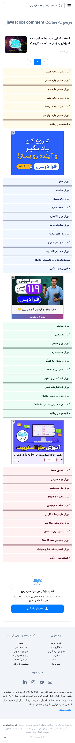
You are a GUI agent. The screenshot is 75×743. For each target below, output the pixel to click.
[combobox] (31, 5)
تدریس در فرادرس (56, 651)
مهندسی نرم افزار (21, 664)
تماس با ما (56, 643)
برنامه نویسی (21, 647)
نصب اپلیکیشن (35, 608)
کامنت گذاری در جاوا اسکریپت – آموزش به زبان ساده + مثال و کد (49, 41)
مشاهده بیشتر (65, 710)
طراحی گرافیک (20, 660)
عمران (20, 643)
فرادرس (55, 656)
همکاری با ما (56, 647)
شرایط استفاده (10, 725)
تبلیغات (56, 660)
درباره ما (56, 664)
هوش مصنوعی (20, 651)
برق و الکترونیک (20, 656)
